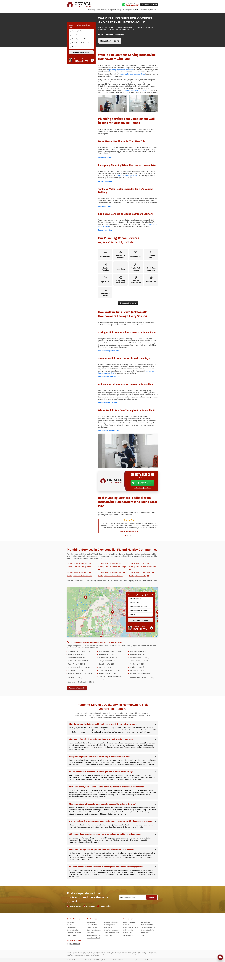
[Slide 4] (130, 535)
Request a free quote (149, 4)
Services (69, 924)
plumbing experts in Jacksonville (121, 70)
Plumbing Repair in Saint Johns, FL (110, 576)
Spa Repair (90, 932)
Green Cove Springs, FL (131, 927)
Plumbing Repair (128, 10)
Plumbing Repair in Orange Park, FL (141, 572)
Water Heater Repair (142, 10)
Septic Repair (108, 927)
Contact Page (71, 927)
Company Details (72, 930)
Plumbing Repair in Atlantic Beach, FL (80, 563)
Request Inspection (105, 181)
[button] (157, 612)
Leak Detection (92, 924)
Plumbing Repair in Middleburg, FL (79, 572)
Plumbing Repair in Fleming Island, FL (80, 567)
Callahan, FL (127, 924)
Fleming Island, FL (147, 924)
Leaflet (156, 636)
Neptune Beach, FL (147, 930)
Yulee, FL (144, 935)
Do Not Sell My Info (121, 960)
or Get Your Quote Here (142, 488)
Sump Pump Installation (111, 932)
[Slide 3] (129, 535)
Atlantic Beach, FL (129, 922)
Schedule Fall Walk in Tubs (107, 403)
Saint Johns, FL (128, 935)
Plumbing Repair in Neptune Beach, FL (111, 572)
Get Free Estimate (104, 158)
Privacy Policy (71, 935)
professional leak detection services (135, 90)
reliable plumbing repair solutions (132, 74)
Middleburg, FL (128, 930)
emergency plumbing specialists (127, 176)
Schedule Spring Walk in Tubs (108, 351)
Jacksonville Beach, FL (148, 927)
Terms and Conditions (74, 932)
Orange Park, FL (128, 932)
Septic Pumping (92, 927)
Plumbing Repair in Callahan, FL (140, 563)
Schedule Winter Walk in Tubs (108, 431)
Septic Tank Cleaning (94, 930)
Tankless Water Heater (94, 935)
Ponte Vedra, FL (146, 932)
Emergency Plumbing (114, 10)
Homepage (91, 10)
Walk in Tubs (108, 935)
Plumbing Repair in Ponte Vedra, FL (79, 576)
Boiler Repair (101, 10)
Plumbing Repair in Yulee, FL (139, 576)
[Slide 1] (125, 535)
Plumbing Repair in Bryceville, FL (109, 563)
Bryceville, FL (145, 922)
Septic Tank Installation (111, 930)
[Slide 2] (127, 535)
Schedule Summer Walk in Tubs (109, 377)
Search (151, 897)
